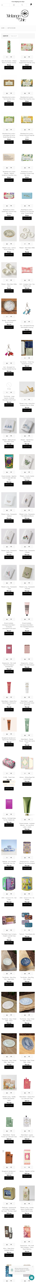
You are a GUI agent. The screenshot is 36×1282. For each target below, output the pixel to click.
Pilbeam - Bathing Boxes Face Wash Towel (9, 440)
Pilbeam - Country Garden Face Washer (27, 477)
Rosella (13, 781)
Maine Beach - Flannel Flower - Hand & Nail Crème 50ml (27, 741)
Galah (5, 784)
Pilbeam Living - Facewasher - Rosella (27, 551)
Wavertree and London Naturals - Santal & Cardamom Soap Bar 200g (9, 173)
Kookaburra (6, 781)
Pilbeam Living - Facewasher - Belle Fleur (9, 551)
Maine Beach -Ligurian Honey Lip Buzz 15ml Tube (27, 1135)
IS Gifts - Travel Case (9, 777)
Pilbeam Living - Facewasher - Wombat (27, 587)
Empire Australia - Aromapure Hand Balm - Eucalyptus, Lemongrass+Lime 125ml (9, 626)
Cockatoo (11, 784)
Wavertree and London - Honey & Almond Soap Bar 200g (27, 135)
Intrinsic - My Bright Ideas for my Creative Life (9, 819)
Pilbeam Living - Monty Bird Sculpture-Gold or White (27, 404)
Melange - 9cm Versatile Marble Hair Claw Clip (9, 862)
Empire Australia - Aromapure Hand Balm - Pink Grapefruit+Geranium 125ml (27, 626)
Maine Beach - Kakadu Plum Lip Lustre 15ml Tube (27, 1097)
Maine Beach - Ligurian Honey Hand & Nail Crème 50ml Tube (27, 703)
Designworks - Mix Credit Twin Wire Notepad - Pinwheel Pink (9, 664)
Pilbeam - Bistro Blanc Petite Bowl (9, 285)
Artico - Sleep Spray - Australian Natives (9, 1249)
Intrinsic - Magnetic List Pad (27, 1171)
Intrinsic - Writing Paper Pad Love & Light (27, 778)
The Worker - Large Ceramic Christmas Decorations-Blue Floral (9, 398)
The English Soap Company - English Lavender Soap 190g (9, 935)
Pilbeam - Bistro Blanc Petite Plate (27, 248)
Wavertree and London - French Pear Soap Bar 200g (27, 98)
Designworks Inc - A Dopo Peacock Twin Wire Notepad (27, 862)
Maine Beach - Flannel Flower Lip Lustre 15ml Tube (9, 1135)
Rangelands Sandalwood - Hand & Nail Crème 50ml (9, 738)
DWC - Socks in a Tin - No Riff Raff (27, 898)
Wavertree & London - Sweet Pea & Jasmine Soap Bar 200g (9, 211)
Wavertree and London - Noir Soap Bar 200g (9, 98)
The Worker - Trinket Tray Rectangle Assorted (27, 362)
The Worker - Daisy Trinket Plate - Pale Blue (27, 1019)
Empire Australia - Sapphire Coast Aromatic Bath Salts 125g (9, 477)
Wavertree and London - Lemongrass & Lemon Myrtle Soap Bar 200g (9, 135)
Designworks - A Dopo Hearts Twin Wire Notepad (27, 664)
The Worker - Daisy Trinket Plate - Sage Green (9, 1061)
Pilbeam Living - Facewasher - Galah (9, 587)
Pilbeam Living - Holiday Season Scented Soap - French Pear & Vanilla (27, 1209)
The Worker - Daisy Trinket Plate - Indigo (27, 1061)
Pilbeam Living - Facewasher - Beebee (9, 515)
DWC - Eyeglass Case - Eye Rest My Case (27, 285)
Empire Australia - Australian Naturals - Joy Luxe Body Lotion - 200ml (27, 825)
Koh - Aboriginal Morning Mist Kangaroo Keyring (27, 326)
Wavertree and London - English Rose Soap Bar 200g (27, 61)
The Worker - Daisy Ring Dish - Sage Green (9, 978)
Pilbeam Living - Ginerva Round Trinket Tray (9, 248)
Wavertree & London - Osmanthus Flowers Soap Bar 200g (27, 173)
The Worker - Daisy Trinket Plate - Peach (9, 1019)
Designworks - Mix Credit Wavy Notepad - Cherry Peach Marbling (27, 1247)
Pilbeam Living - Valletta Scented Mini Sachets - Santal (9, 1098)
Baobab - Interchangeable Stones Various (9, 321)
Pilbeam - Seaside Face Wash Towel (27, 440)
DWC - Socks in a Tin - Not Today (9, 898)
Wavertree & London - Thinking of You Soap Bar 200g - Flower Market (27, 211)
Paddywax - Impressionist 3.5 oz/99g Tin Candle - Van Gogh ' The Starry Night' (9, 1209)
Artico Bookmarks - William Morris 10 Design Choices (9, 61)
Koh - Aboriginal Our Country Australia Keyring (9, 368)
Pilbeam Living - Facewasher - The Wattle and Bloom (27, 515)
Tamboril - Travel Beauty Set (27, 934)
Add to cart (9, 67)
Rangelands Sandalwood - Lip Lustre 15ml (9, 1172)
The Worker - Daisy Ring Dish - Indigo (27, 978)
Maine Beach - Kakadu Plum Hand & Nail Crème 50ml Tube (9, 703)
